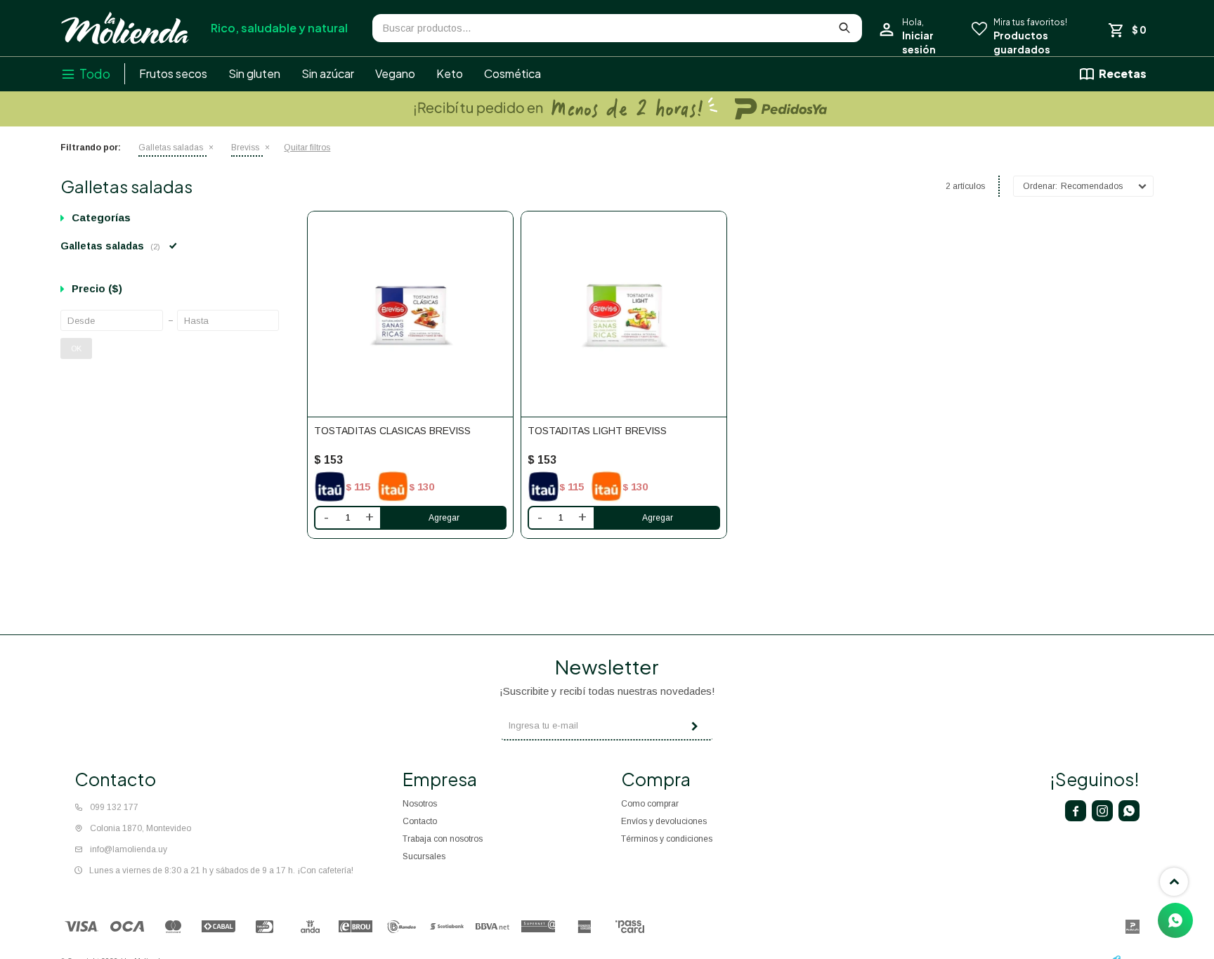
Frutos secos (173, 73)
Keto (449, 73)
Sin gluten (254, 73)
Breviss (245, 147)
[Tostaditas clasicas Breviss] (410, 314)
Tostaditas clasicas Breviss (392, 430)
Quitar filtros (307, 147)
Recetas (1123, 73)
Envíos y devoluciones (664, 821)
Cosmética (512, 73)
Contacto (420, 821)
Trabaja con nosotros (443, 839)
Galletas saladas (170, 147)
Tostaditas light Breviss (597, 430)
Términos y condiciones (666, 839)
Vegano (395, 73)
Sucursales (424, 856)
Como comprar (650, 804)
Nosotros (420, 804)
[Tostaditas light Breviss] (624, 314)
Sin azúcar (327, 73)
